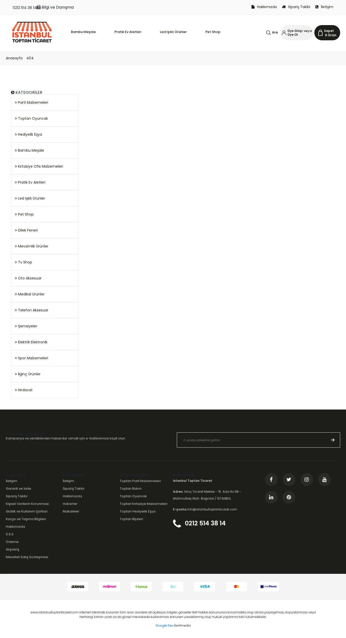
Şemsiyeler (27, 326)
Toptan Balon (131, 488)
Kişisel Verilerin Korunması (27, 503)
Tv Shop (24, 262)
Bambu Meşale (30, 150)
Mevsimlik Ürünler (32, 246)
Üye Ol (292, 35)
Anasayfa (14, 58)
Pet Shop (25, 214)
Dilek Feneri (27, 230)
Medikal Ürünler (31, 294)
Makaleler (71, 511)
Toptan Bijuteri (131, 519)
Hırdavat (25, 390)
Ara (275, 32)
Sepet (329, 31)
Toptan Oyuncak (32, 118)
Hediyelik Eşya (29, 134)
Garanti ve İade (18, 488)
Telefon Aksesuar (32, 310)
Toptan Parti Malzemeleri (140, 480)
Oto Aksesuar (29, 278)
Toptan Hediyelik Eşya (138, 511)
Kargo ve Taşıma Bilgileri (26, 519)
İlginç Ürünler (29, 374)
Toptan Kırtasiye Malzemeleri (143, 503)
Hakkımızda (267, 7)
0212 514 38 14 (24, 7)
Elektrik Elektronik (32, 342)
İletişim (327, 7)
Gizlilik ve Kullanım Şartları (27, 511)
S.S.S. (10, 534)
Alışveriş (12, 549)
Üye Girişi (294, 31)
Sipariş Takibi (299, 7)
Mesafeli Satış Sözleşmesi (27, 557)
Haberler (70, 503)
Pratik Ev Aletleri (31, 182)
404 (30, 58)
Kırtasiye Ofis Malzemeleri (40, 166)
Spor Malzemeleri (32, 358)
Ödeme (12, 541)
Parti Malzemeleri (32, 102)
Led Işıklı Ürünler (31, 198)
